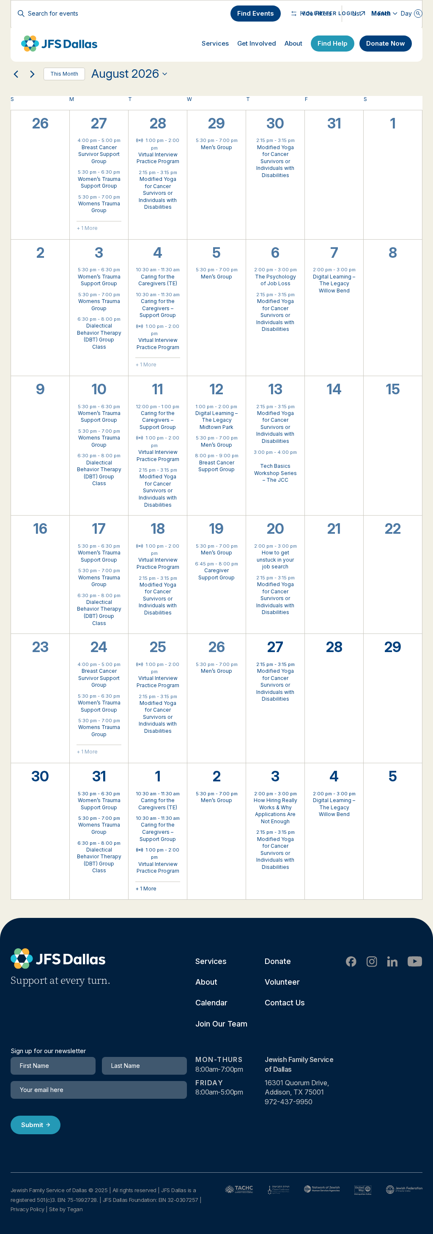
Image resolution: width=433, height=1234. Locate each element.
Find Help (333, 43)
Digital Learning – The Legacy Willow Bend (334, 283)
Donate (278, 961)
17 (99, 528)
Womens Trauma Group (99, 207)
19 (216, 528)
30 (275, 123)
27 (99, 123)
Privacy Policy (27, 1209)
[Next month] (32, 74)
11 (157, 389)
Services (215, 43)
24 (98, 647)
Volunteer (282, 981)
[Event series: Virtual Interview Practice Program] (162, 147)
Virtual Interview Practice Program (158, 158)
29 (216, 123)
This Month (64, 74)
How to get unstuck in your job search (275, 559)
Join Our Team (221, 1023)
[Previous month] (16, 74)
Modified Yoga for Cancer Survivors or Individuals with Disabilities (158, 193)
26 (216, 647)
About (293, 43)
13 (275, 389)
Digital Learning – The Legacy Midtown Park (216, 420)
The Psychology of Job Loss (275, 280)
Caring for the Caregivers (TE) (157, 280)
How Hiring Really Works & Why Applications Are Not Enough (275, 810)
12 (216, 389)
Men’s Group (216, 147)
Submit (32, 1125)
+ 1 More (87, 228)
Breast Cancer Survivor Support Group (99, 154)
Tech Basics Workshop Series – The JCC (275, 473)
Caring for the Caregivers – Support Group (158, 308)
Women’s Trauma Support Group (99, 182)
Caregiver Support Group (216, 574)
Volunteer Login (328, 13)
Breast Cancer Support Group (216, 466)
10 (99, 389)
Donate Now (385, 43)
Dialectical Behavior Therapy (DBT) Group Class (99, 336)
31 (99, 776)
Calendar (211, 1002)
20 (275, 528)
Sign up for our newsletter (48, 1051)
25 (158, 647)
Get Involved (256, 43)
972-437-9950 (288, 1101)
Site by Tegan (65, 1209)
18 (158, 528)
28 (158, 123)
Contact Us (285, 1002)
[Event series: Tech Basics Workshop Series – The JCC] (275, 459)
